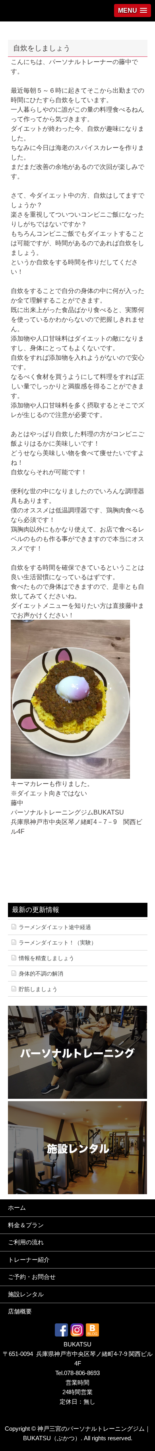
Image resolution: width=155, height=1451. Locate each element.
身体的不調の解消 (41, 973)
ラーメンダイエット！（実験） (58, 942)
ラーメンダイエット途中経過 (55, 927)
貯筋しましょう (38, 989)
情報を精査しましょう (46, 958)
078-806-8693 (82, 1373)
